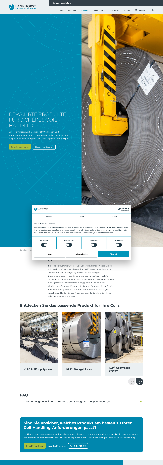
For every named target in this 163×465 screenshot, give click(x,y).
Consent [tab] (48, 217)
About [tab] (114, 217)
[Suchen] (153, 10)
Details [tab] (81, 217)
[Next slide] (139, 381)
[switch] (69, 245)
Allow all (113, 254)
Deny (50, 254)
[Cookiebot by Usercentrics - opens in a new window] (119, 209)
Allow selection (82, 254)
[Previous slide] (131, 381)
